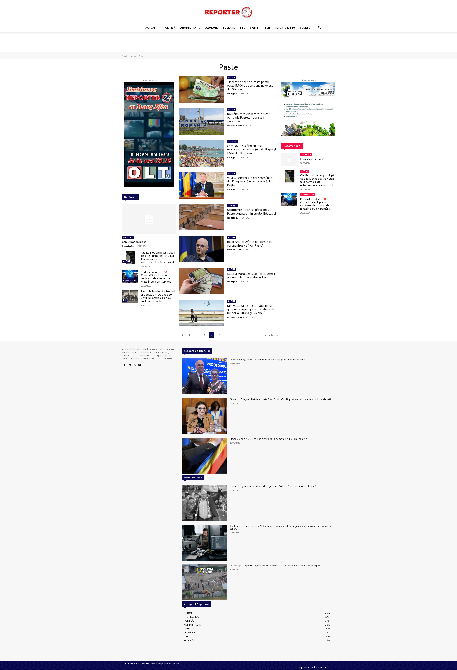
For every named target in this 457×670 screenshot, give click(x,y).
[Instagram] (129, 365)
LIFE (242, 27)
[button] (319, 28)
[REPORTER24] (228, 12)
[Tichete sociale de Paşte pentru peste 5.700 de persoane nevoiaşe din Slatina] (201, 89)
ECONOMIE (211, 27)
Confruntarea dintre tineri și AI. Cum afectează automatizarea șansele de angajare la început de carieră (281, 527)
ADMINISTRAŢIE (190, 27)
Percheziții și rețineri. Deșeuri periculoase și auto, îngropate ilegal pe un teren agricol (275, 565)
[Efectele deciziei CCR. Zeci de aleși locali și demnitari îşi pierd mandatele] (204, 456)
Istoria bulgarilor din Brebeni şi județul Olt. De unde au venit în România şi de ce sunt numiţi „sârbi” (158, 296)
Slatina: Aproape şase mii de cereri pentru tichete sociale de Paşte (251, 275)
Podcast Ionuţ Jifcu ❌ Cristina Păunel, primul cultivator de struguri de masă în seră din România (156, 276)
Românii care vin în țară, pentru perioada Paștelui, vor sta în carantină (248, 117)
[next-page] (226, 335)
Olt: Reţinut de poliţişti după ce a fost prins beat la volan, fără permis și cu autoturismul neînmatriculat (158, 257)
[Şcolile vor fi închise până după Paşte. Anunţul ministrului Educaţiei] (201, 217)
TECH (266, 27)
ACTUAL (150, 27)
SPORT (254, 27)
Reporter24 (127, 246)
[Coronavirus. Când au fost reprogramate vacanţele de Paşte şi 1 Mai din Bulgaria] (201, 153)
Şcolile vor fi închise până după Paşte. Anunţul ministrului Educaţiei (251, 211)
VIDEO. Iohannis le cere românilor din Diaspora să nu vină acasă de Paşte (250, 181)
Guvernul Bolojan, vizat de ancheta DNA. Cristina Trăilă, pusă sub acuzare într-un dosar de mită (280, 399)
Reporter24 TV (129, 280)
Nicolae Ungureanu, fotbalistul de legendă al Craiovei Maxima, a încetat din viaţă (273, 486)
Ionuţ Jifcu (232, 93)
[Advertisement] (228, 44)
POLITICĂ (169, 27)
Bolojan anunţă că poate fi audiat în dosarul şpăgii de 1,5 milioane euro (267, 359)
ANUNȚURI (128, 237)
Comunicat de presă (134, 242)
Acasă (124, 56)
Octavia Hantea (235, 125)
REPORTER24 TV (285, 27)
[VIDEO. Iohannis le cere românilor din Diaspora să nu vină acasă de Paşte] (201, 185)
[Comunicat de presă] (149, 219)
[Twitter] (134, 365)
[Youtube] (139, 365)
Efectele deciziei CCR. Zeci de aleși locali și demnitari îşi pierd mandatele (268, 438)
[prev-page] (182, 335)
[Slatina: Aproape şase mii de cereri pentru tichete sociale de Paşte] (201, 281)
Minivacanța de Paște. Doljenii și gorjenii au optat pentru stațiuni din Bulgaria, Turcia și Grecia (251, 309)
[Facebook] (124, 365)
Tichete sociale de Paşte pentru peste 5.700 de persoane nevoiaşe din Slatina (250, 85)
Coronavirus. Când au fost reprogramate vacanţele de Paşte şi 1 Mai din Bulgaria (251, 149)
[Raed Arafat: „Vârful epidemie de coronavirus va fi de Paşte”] (201, 249)
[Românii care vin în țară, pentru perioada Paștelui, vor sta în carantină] (201, 121)
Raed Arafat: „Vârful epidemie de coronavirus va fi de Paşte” (249, 243)
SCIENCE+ (306, 27)
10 (219, 335)
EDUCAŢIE (229, 27)
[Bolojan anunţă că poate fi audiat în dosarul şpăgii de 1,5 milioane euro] (204, 376)
